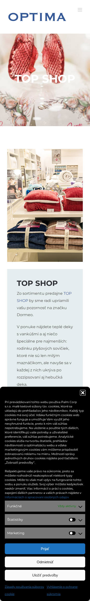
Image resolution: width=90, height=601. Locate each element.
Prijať (45, 549)
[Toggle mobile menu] (80, 9)
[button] (82, 392)
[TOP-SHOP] (45, 150)
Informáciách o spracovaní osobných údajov (37, 497)
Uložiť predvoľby (45, 575)
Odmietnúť (45, 562)
